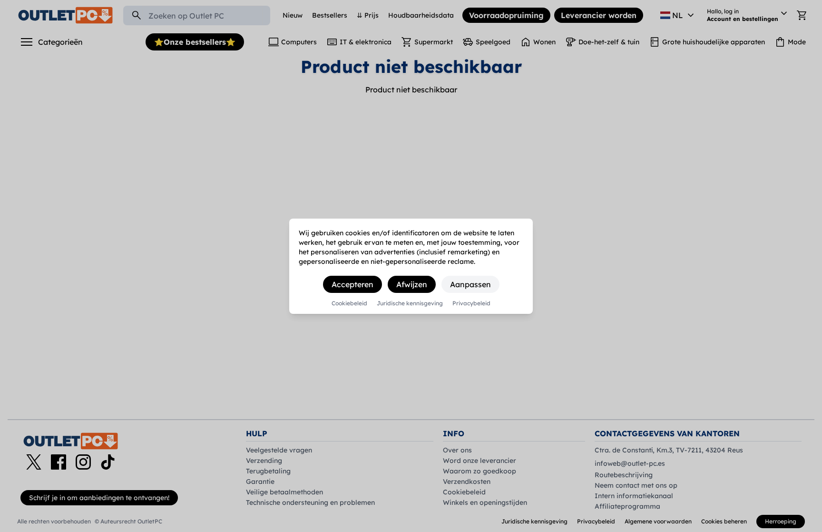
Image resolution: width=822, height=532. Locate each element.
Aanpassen (470, 284)
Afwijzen (411, 284)
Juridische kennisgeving (410, 303)
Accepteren (352, 284)
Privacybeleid (471, 303)
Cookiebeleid (349, 303)
